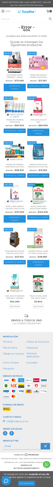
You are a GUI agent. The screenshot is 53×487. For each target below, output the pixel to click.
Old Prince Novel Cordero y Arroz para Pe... (15, 76)
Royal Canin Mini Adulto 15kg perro (38, 207)
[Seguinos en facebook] (11, 433)
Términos (7, 341)
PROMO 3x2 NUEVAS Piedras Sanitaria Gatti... (38, 76)
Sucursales (31, 362)
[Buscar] (50, 19)
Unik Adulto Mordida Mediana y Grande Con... (15, 297)
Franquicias (32, 347)
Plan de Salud (10, 347)
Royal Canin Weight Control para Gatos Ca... (14, 207)
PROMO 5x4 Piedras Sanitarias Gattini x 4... (14, 166)
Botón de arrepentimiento (26, 468)
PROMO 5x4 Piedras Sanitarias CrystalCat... (14, 121)
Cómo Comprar (11, 362)
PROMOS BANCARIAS (32, 355)
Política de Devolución (37, 341)
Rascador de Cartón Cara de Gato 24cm (14, 252)
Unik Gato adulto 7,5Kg (38, 121)
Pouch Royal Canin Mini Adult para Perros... (38, 297)
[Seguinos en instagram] (5, 433)
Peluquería (8, 368)
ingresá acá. (26, 465)
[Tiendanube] (26, 456)
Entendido (26, 483)
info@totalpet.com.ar (17, 421)
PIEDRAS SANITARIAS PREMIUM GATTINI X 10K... (38, 166)
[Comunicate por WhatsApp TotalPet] (46, 464)
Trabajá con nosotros (13, 353)
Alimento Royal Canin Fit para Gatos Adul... (38, 252)
